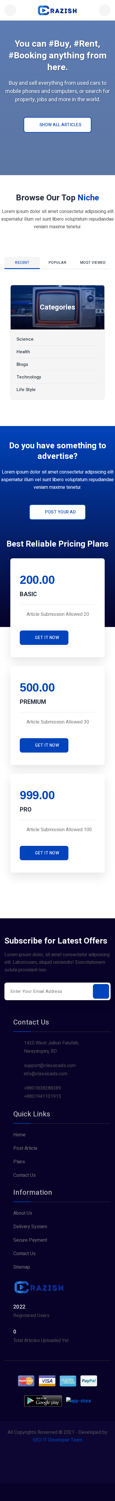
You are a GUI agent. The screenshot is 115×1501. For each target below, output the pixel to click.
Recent (22, 262)
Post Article (25, 1148)
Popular (58, 262)
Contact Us (24, 1175)
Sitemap (21, 1267)
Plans (19, 1161)
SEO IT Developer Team (57, 1439)
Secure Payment (30, 1240)
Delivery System (30, 1226)
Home (19, 1134)
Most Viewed (93, 262)
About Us (22, 1213)
